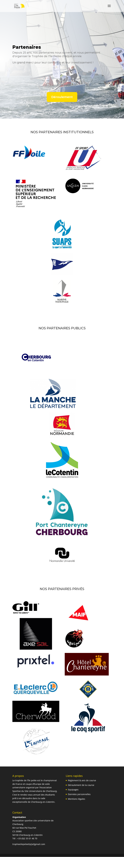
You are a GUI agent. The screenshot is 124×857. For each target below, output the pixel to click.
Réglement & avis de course (82, 780)
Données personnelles (79, 794)
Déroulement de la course (81, 785)
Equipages (73, 789)
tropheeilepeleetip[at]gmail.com (28, 844)
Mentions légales (76, 798)
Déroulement (62, 97)
